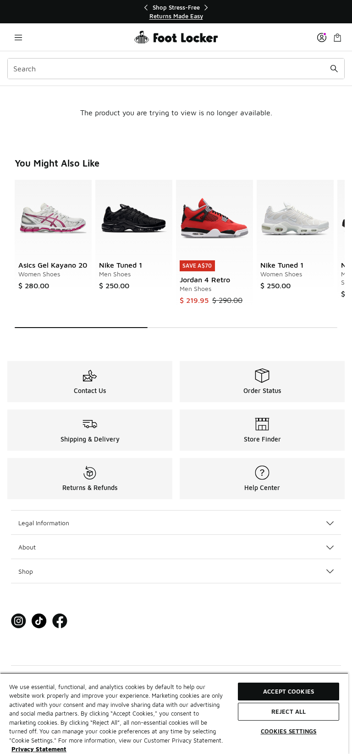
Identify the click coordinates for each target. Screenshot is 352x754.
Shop (25, 571)
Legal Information (43, 523)
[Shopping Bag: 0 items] (337, 37)
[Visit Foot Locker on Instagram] (18, 621)
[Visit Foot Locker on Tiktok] (39, 621)
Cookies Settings (289, 731)
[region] (176, 11)
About (27, 547)
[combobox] (176, 69)
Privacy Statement (38, 749)
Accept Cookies (288, 691)
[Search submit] (334, 69)
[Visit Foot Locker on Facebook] (59, 621)
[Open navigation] (18, 37)
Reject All (288, 711)
